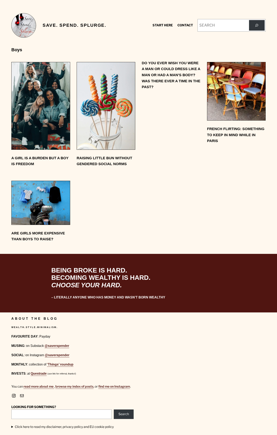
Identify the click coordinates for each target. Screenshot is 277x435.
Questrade (39, 373)
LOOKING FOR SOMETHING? (33, 407)
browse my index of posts (74, 386)
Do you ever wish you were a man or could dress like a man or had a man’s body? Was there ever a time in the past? (171, 75)
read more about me (39, 386)
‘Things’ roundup (60, 364)
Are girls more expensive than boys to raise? (38, 236)
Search (123, 414)
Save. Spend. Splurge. (74, 25)
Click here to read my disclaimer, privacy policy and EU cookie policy (64, 427)
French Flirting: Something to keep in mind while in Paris (235, 135)
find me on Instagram (114, 386)
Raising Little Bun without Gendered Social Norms (104, 161)
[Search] (257, 25)
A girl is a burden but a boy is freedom (40, 161)
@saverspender (57, 345)
